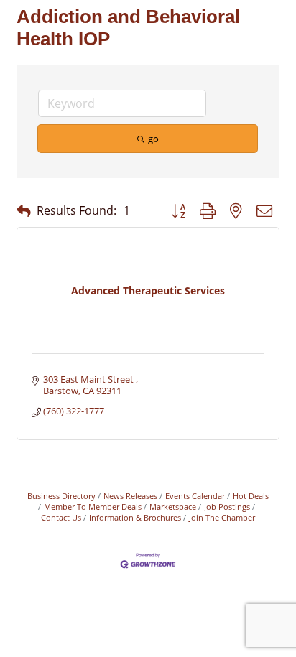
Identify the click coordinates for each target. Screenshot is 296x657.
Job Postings (227, 506)
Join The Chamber (222, 517)
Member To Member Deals (93, 506)
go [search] (153, 138)
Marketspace (172, 506)
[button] (24, 210)
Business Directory (61, 495)
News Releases (130, 495)
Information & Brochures (135, 517)
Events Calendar (195, 495)
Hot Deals (251, 495)
